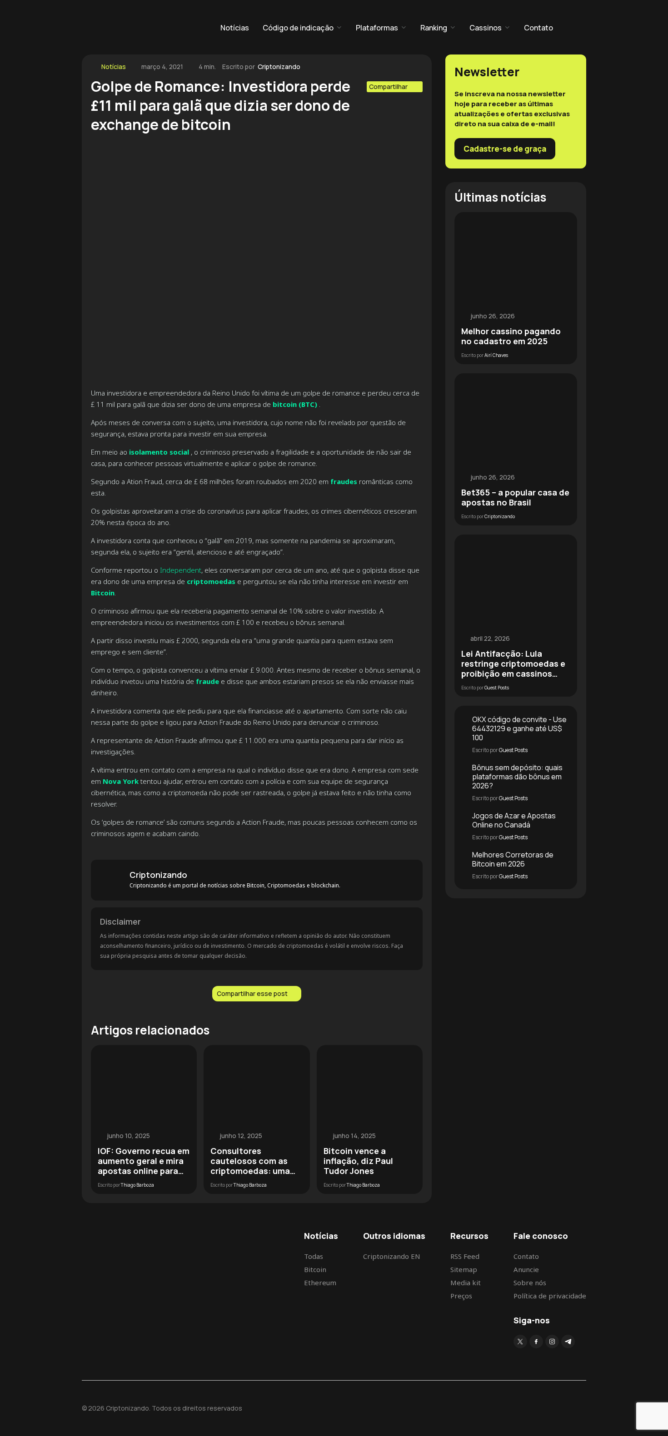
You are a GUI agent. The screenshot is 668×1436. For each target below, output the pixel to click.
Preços (461, 1295)
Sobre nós (529, 1282)
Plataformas (377, 28)
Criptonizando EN (391, 1256)
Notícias (234, 28)
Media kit (465, 1282)
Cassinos (485, 28)
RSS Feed (464, 1256)
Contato (538, 28)
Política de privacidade (549, 1295)
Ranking (433, 28)
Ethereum (320, 1282)
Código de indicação (298, 28)
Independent (180, 569)
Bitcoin (315, 1269)
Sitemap (463, 1269)
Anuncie (526, 1269)
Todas (313, 1256)
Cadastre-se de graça (505, 149)
